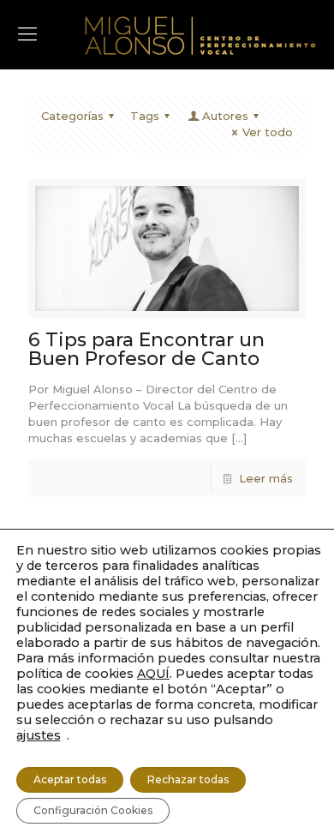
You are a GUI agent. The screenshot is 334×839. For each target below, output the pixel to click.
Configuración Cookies (92, 810)
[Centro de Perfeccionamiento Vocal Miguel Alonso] (200, 34)
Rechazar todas (188, 779)
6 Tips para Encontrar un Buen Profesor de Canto (146, 349)
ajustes (38, 735)
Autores (225, 116)
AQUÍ (153, 673)
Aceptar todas (69, 779)
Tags (144, 116)
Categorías (72, 116)
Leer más (266, 478)
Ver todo (267, 132)
